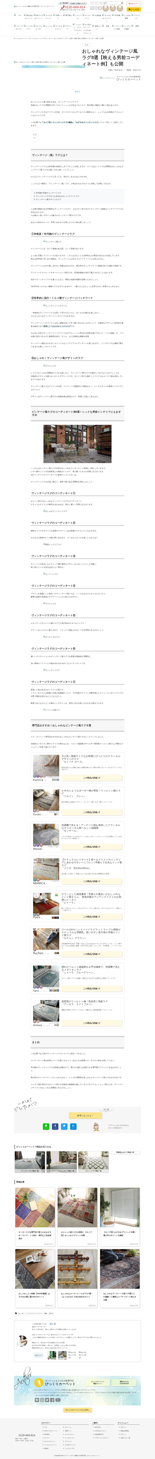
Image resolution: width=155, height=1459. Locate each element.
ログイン (123, 1427)
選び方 (51, 1313)
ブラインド (68, 1441)
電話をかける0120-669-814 (124, 1382)
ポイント (123, 1434)
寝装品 (46, 1448)
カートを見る (134, 9)
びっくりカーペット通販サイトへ (97, 1382)
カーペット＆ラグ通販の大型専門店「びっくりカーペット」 (82, 1455)
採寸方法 (98, 1427)
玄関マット (68, 1431)
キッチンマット (69, 1434)
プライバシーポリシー (102, 1438)
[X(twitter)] (100, 8)
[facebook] (52, 1401)
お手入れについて (100, 1431)
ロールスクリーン (49, 1441)
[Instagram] (96, 8)
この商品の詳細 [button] (90, 778)
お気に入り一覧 (125, 1438)
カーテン (47, 1438)
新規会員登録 (125, 1431)
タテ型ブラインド (70, 1445)
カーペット (68, 1427)
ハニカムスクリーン (50, 1445)
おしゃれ (21, 1313)
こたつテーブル (69, 1448)
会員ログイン (134, 4)
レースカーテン (69, 1438)
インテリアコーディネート (34, 1313)
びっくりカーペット (129, 78)
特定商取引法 (99, 1434)
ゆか (51, 1324)
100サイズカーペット (51, 1431)
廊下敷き (47, 1434)
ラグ (86, 45)
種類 (45, 1313)
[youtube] (57, 1401)
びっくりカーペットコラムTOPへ (78, 1410)
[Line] (92, 8)
